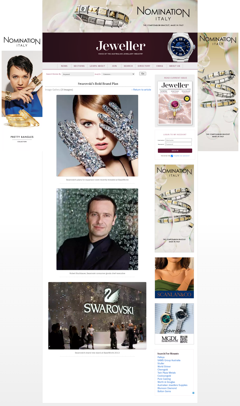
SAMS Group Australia (169, 360)
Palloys (161, 357)
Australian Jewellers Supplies (172, 385)
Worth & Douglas (166, 382)
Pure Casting (164, 379)
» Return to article (141, 89)
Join (114, 66)
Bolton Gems (164, 391)
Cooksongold (164, 376)
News (64, 66)
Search (128, 66)
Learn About (97, 66)
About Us (174, 66)
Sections (79, 66)
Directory (144, 66)
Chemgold (163, 369)
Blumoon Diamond (167, 388)
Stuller (161, 363)
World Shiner (164, 366)
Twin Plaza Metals (167, 372)
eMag (160, 66)
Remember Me (165, 156)
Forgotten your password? (182, 156)
